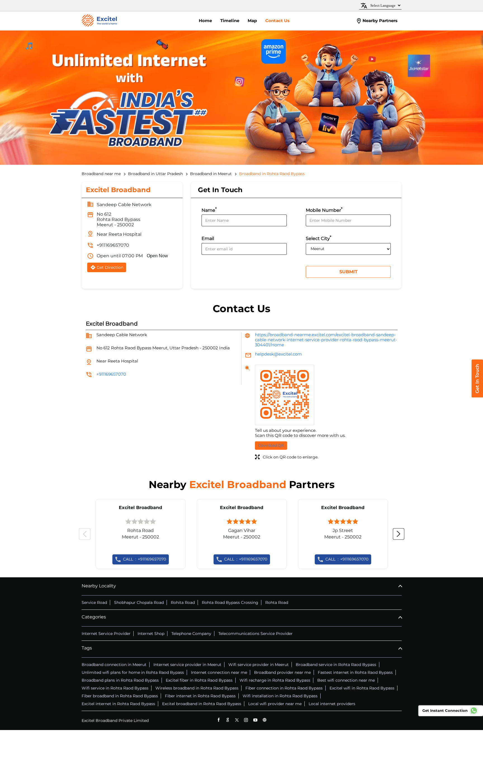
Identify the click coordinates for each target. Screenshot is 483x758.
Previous (85, 534)
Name (209, 209)
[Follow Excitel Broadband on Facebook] (218, 720)
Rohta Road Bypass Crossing (230, 602)
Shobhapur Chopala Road (139, 602)
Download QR (271, 445)
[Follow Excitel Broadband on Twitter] (237, 720)
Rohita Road (183, 602)
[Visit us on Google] (227, 720)
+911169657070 (113, 245)
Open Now (157, 255)
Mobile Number (324, 209)
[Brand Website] (264, 720)
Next (398, 534)
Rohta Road (276, 602)
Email (208, 238)
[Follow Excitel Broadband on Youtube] (255, 720)
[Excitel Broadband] (99, 21)
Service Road (94, 602)
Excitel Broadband (140, 507)
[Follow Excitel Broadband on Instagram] (246, 720)
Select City (318, 238)
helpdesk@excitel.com (278, 354)
